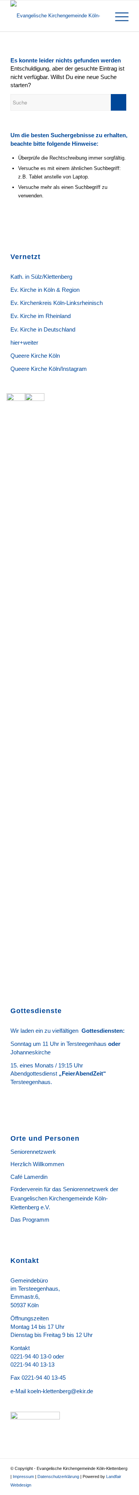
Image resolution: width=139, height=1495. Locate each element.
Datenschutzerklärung (58, 1476)
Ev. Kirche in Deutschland (42, 329)
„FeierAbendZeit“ (81, 1073)
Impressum (23, 1476)
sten (117, 1030)
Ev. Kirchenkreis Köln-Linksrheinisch (56, 303)
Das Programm (29, 1219)
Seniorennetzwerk (33, 1151)
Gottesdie (94, 1030)
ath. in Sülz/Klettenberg (43, 276)
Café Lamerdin (28, 1176)
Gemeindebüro (29, 1280)
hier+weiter (24, 342)
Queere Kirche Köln (35, 355)
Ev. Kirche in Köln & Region (45, 289)
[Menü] (118, 15)
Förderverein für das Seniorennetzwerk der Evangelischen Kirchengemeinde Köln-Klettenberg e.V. (64, 1198)
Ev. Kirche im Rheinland (40, 316)
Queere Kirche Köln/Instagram (48, 368)
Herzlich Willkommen (37, 1164)
